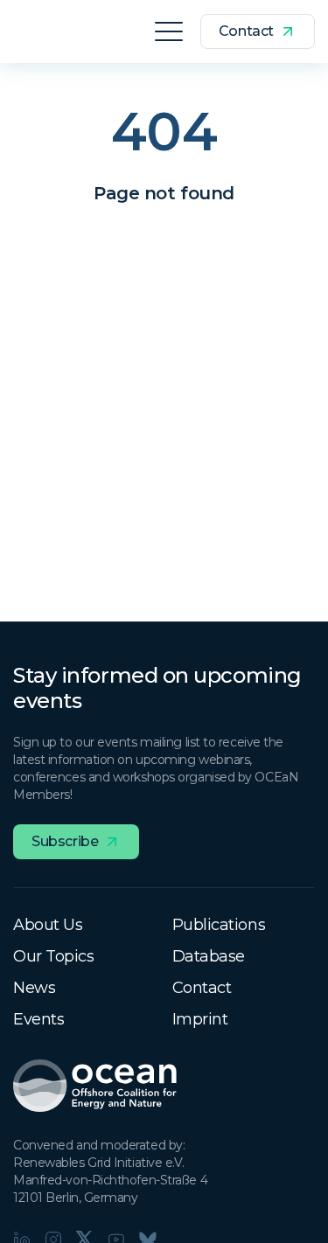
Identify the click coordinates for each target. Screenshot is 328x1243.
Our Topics (53, 956)
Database (208, 956)
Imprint (200, 1019)
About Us (47, 924)
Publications (219, 924)
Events (38, 1019)
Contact (202, 987)
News (34, 987)
